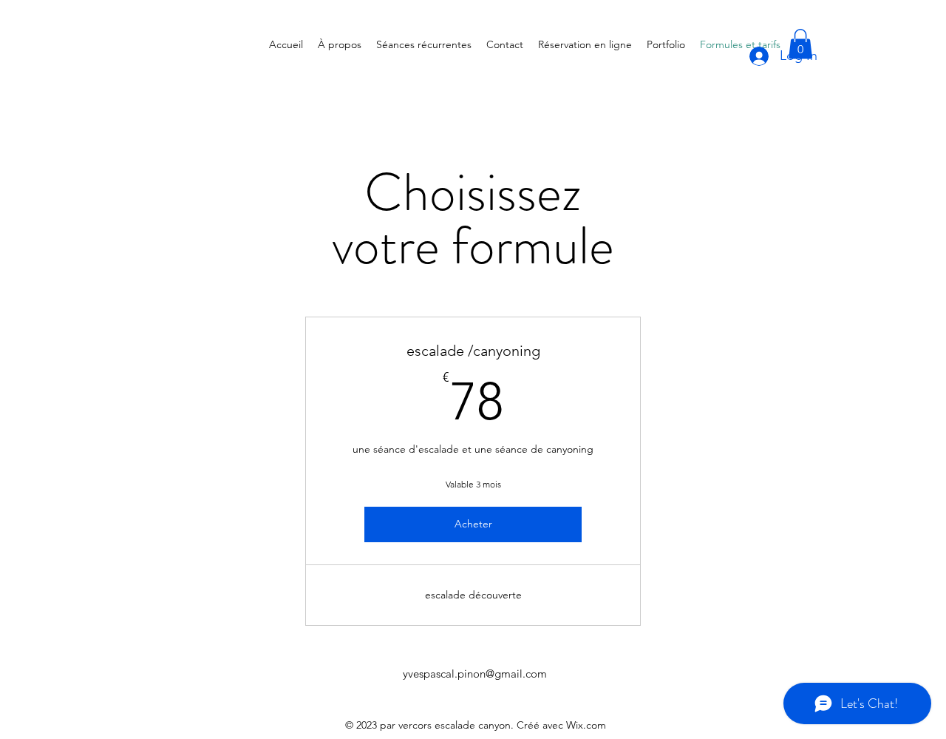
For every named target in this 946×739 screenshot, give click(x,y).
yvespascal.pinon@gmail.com (475, 674)
